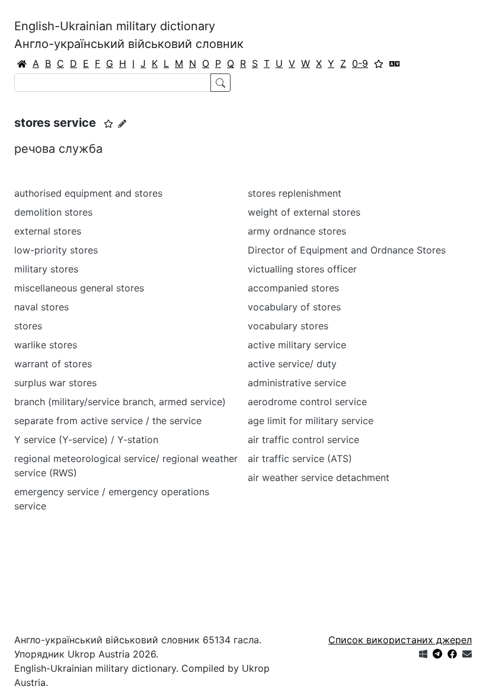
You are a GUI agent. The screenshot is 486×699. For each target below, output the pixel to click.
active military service (297, 345)
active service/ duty (292, 364)
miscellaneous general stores (79, 288)
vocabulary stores (288, 326)
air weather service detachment (318, 477)
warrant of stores (53, 364)
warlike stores (45, 345)
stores (28, 326)
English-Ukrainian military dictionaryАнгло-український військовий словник (129, 35)
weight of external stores (304, 212)
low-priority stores (56, 250)
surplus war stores (55, 383)
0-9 (360, 63)
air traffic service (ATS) (300, 458)
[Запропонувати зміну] (122, 123)
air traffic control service (303, 439)
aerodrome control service (307, 402)
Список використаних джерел (400, 640)
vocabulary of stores (294, 307)
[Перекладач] (394, 63)
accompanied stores (293, 288)
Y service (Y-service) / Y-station (86, 439)
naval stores (41, 307)
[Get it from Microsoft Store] (423, 654)
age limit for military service (310, 421)
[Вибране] (378, 63)
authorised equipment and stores (88, 193)
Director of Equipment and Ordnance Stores (347, 250)
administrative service (297, 383)
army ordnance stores (297, 231)
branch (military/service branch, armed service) (120, 402)
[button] (108, 124)
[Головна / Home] (22, 63)
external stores (47, 231)
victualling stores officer (302, 269)
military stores (46, 269)
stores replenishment (294, 193)
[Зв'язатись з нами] (467, 654)
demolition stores (53, 212)
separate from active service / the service (108, 421)
